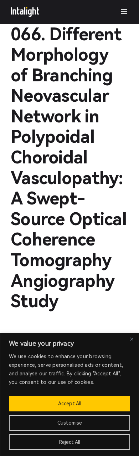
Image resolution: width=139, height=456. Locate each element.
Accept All (69, 403)
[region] (69, 394)
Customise (69, 423)
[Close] (131, 339)
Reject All (69, 442)
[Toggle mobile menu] (124, 11)
